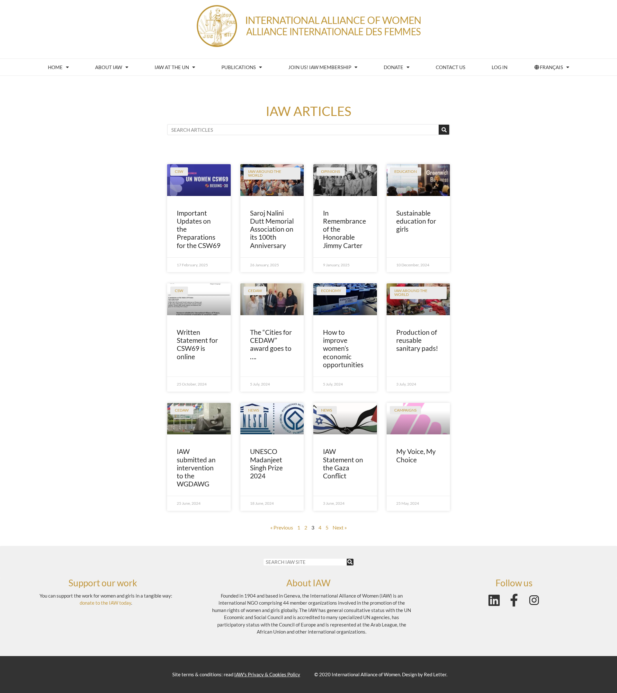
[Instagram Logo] (534, 600)
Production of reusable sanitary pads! (417, 340)
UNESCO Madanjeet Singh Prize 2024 (266, 463)
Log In (499, 67)
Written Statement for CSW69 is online (197, 344)
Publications (238, 67)
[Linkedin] (494, 600)
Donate (393, 67)
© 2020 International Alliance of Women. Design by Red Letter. (380, 674)
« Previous (281, 527)
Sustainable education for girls (416, 221)
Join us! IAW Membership (319, 67)
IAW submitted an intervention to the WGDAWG (196, 467)
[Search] (444, 130)
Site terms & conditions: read (236, 674)
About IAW (108, 67)
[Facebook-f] (514, 600)
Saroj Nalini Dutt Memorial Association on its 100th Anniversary (272, 229)
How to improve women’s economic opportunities (343, 348)
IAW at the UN (172, 67)
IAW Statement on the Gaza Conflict (343, 463)
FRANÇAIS (551, 67)
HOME (55, 67)
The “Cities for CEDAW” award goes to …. (271, 344)
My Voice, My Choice (416, 455)
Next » (340, 527)
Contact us (450, 67)
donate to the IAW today (105, 603)
